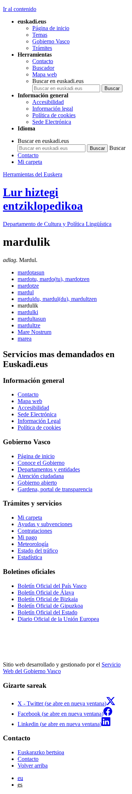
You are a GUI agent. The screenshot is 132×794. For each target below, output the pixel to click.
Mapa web (44, 74)
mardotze (28, 286)
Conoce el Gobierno (41, 463)
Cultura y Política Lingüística (57, 224)
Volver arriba (33, 765)
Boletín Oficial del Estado (47, 612)
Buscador (43, 68)
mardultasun (32, 319)
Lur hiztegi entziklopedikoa (43, 199)
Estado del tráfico (38, 550)
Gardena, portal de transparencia (55, 489)
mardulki (28, 312)
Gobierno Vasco (51, 41)
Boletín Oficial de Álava (46, 592)
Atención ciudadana (41, 476)
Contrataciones (35, 531)
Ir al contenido (19, 9)
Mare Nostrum (34, 332)
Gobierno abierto (37, 482)
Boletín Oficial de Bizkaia (48, 599)
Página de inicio (50, 28)
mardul (26, 292)
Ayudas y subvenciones (45, 524)
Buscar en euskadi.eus (58, 81)
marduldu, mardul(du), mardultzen (57, 299)
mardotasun (31, 272)
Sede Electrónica (51, 122)
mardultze (29, 325)
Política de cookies (54, 115)
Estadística (30, 557)
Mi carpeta (30, 162)
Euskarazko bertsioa (41, 752)
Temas (39, 35)
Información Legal (39, 421)
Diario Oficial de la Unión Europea (58, 619)
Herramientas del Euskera (32, 174)
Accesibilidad (48, 102)
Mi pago (27, 537)
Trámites (42, 48)
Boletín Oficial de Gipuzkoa (50, 606)
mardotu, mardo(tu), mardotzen (53, 279)
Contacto (42, 61)
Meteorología (33, 544)
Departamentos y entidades (49, 469)
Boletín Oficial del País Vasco (52, 586)
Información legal (52, 108)
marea (25, 338)
